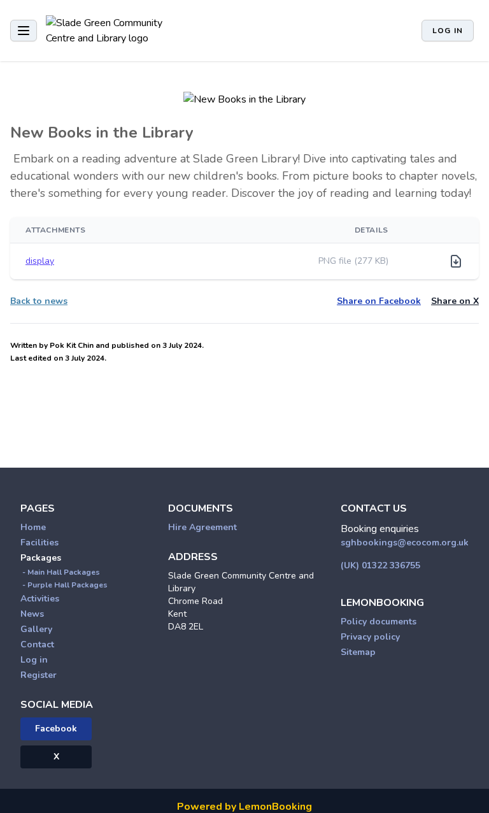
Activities (39, 599)
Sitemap (358, 652)
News (32, 614)
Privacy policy (370, 637)
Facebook (56, 729)
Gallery (36, 629)
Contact (37, 644)
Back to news (38, 301)
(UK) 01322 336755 (380, 565)
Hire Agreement (202, 527)
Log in (447, 30)
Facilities (39, 542)
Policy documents (378, 621)
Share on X (455, 301)
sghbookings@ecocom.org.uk (405, 542)
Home (33, 527)
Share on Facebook (379, 301)
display (39, 261)
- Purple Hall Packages (64, 585)
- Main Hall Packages (60, 572)
